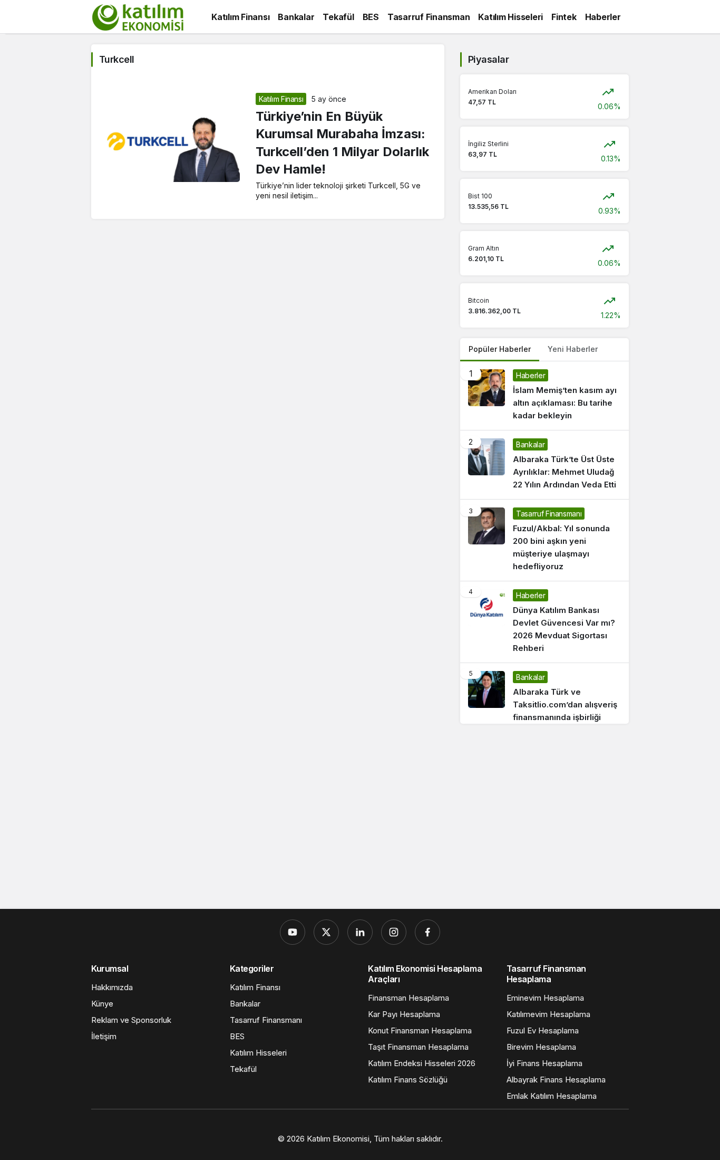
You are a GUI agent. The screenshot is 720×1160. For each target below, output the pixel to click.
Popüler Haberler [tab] (500, 348)
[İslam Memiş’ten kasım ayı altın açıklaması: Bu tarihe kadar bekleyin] (544, 395)
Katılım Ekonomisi (338, 1139)
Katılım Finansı (281, 98)
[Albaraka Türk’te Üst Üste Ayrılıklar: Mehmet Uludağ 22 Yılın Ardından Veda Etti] (544, 464)
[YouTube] (292, 932)
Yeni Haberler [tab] (573, 348)
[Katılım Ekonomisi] (137, 16)
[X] (326, 932)
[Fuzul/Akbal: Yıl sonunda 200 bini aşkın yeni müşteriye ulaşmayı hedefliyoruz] (544, 540)
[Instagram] (393, 932)
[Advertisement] (360, 819)
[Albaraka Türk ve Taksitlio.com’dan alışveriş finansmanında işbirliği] (544, 693)
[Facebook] (427, 932)
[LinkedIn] (360, 932)
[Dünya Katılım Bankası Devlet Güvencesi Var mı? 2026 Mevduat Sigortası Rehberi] (544, 622)
